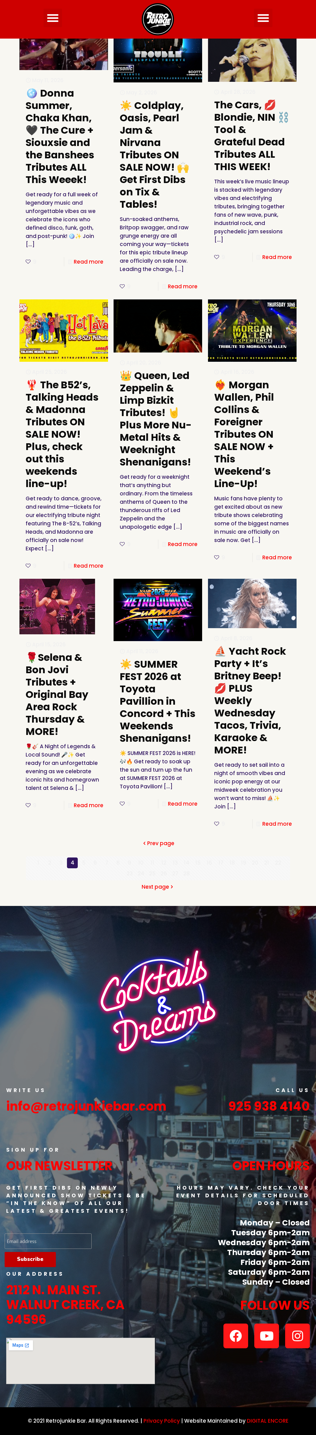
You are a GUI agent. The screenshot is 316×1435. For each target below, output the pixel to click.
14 (186, 862)
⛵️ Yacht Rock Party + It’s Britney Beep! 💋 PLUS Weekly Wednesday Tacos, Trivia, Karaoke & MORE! (250, 700)
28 (186, 873)
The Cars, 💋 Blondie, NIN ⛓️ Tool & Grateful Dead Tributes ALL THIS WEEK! (252, 135)
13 (175, 862)
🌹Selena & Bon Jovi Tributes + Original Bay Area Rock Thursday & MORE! (57, 694)
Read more (88, 261)
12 (163, 862)
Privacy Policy (161, 1421)
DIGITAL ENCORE (268, 1421)
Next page (155, 887)
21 (266, 862)
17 (220, 862)
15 (198, 862)
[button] (53, 18)
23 (130, 873)
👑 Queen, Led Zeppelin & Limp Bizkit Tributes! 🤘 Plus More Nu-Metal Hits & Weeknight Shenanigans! (156, 419)
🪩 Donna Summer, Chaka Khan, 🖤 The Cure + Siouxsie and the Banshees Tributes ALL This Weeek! (60, 136)
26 (163, 873)
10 (140, 862)
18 (232, 862)
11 (152, 862)
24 (141, 873)
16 (209, 862)
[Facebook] (235, 1336)
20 (255, 862)
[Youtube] (266, 1336)
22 (278, 862)
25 (152, 873)
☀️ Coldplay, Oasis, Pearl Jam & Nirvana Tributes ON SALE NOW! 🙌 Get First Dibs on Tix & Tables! (154, 154)
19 (243, 862)
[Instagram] (297, 1336)
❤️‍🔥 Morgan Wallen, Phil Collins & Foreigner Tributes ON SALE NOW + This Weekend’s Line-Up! (244, 434)
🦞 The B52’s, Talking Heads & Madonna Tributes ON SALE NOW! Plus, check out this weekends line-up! (62, 434)
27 (175, 873)
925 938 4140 (269, 1106)
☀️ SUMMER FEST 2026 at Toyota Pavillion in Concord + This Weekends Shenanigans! (157, 701)
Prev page (160, 843)
